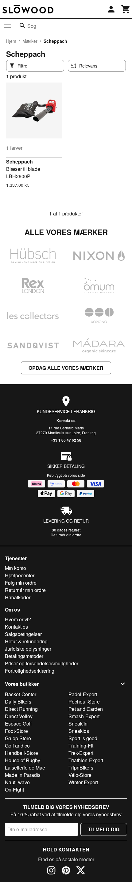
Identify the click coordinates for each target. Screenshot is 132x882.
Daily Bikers (18, 701)
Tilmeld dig (103, 829)
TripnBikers (80, 767)
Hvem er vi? (18, 619)
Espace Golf (18, 723)
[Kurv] (126, 9)
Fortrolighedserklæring (29, 670)
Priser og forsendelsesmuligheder (41, 663)
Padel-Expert (82, 694)
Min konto (15, 567)
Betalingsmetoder (24, 656)
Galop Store (18, 738)
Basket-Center (20, 694)
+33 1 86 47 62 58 (66, 440)
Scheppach (19, 161)
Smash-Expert (83, 716)
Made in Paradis (23, 774)
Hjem (11, 41)
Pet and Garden (85, 708)
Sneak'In (77, 723)
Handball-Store (21, 752)
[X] (81, 871)
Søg (31, 25)
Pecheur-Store (84, 701)
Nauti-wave (17, 782)
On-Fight (14, 789)
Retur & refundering (26, 641)
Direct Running (21, 708)
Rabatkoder (17, 597)
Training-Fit (80, 745)
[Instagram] (51, 871)
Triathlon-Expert (85, 760)
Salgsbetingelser (23, 634)
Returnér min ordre (25, 590)
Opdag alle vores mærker (66, 367)
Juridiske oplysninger (28, 648)
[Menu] (7, 26)
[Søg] (22, 26)
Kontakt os (66, 420)
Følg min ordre (21, 582)
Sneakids (78, 730)
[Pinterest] (66, 871)
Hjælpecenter (19, 575)
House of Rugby (22, 760)
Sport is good (82, 738)
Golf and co (17, 745)
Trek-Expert (80, 752)
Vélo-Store (79, 774)
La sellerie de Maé (25, 767)
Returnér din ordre (66, 534)
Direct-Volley (19, 716)
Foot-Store (16, 730)
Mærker (29, 41)
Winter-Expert (83, 782)
